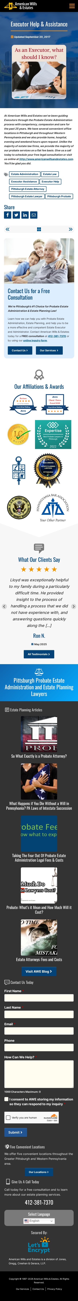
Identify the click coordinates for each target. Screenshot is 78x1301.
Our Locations (37, 1172)
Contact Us (19, 350)
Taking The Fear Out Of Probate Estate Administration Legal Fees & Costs (39, 858)
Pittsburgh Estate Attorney (27, 188)
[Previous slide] (4, 606)
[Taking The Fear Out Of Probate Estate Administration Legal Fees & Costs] (39, 833)
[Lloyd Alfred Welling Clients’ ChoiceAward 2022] (55, 414)
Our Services (48, 350)
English (34, 1220)
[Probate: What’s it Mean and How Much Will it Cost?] (39, 885)
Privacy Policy (54, 1289)
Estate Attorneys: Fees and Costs (39, 959)
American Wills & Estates (46, 1278)
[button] (72, 6)
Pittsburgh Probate (59, 196)
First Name (14, 991)
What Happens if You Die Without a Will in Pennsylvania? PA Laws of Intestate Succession (39, 805)
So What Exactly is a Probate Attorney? (39, 756)
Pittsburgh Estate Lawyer (26, 196)
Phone (9, 1040)
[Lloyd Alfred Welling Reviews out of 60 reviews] (23, 414)
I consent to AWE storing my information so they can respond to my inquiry (41, 1101)
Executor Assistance (24, 181)
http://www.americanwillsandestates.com (46, 159)
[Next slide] (73, 606)
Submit (14, 1132)
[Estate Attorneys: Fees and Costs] (39, 937)
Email (10, 1024)
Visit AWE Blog (37, 971)
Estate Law (50, 174)
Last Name (14, 1007)
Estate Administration (24, 174)
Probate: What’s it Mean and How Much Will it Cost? (39, 909)
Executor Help (50, 181)
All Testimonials (38, 654)
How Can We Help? (20, 1057)
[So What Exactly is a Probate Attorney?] (39, 734)
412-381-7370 (57, 336)
